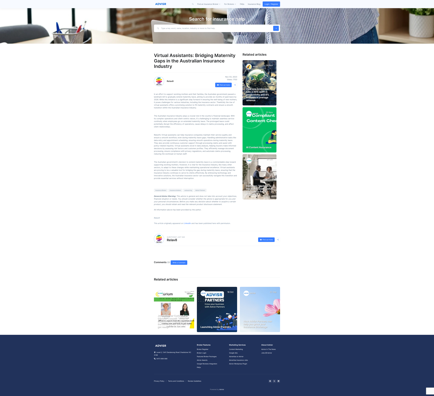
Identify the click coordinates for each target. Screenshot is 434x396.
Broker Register (202, 349)
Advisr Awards (202, 360)
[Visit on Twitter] (274, 381)
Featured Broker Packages (207, 356)
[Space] (160, 345)
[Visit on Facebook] (270, 381)
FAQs (242, 4)
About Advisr (267, 345)
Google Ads (233, 353)
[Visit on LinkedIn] (278, 381)
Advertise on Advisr (236, 356)
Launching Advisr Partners (215, 327)
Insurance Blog (254, 4)
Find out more (224, 85)
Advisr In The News (268, 349)
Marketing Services (237, 345)
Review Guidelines (194, 381)
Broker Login (201, 353)
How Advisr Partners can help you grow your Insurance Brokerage (257, 324)
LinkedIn (187, 223)
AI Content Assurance (258, 147)
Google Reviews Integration (207, 364)
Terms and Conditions (176, 381)
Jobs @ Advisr (266, 353)
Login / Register (271, 4)
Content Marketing (236, 349)
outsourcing (188, 190)
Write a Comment (179, 263)
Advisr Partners (200, 190)
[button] (192, 4)
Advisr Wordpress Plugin (238, 364)
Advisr (221, 389)
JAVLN (254, 66)
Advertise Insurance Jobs (238, 360)
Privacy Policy (159, 381)
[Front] (160, 4)
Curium (255, 161)
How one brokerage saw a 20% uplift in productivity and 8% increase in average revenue (257, 95)
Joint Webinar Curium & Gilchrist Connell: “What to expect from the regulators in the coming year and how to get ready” (174, 321)
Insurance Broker (160, 190)
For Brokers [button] (229, 4)
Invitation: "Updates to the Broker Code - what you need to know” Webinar (259, 190)
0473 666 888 (161, 359)
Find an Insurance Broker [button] (207, 4)
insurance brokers (175, 190)
